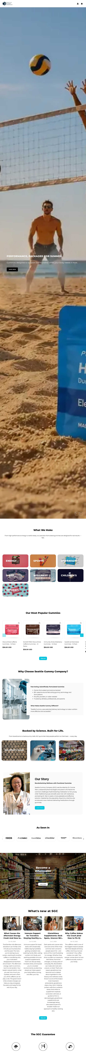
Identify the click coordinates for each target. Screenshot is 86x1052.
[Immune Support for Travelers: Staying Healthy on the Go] (32, 923)
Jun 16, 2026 (32, 941)
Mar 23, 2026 (74, 941)
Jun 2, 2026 (53, 941)
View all (43, 601)
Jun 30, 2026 (12, 941)
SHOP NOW (12, 269)
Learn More (40, 807)
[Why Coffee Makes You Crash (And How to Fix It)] (73, 923)
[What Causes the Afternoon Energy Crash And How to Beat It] (12, 923)
